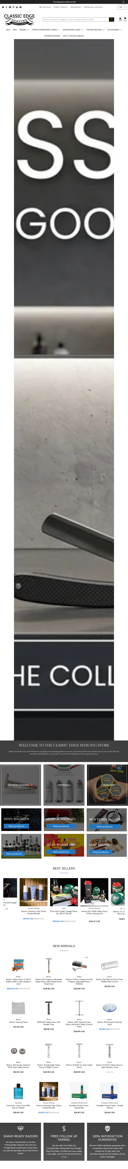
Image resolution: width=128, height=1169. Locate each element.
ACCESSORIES (113, 30)
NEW (15, 30)
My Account (45, 7)
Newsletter (76, 7)
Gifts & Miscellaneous (73, 36)
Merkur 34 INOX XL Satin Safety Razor (79, 1066)
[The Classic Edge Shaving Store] (20, 19)
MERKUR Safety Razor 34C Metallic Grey (48, 1023)
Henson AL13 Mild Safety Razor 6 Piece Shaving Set (94, 912)
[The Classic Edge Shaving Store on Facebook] (6, 7)
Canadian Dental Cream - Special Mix (79, 1106)
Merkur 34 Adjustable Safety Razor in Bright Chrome (48, 1066)
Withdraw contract (93, 7)
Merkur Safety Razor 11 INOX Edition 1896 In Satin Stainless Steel (18, 981)
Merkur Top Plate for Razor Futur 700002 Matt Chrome (109, 980)
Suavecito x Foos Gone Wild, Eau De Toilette (18, 1106)
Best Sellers (64, 868)
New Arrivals (64, 946)
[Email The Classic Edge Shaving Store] (20, 7)
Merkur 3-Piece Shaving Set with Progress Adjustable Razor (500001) (79, 981)
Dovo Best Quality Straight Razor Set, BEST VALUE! (64, 912)
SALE (8, 30)
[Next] (121, 908)
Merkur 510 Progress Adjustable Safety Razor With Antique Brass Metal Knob (48, 981)
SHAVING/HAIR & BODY (71, 30)
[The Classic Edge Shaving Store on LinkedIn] (17, 7)
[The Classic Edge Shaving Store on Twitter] (3, 7)
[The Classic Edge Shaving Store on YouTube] (10, 7)
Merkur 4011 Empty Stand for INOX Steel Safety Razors (18, 1066)
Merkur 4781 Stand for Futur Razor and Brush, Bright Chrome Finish (79, 1024)
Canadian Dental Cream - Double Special (109, 1106)
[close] (123, 2)
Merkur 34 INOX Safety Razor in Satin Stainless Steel (109, 1066)
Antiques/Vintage (52, 36)
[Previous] (7, 908)
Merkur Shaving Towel (18, 1022)
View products (16, 826)
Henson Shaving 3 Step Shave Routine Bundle (33, 912)
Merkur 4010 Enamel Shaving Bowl (110, 1023)
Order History (61, 7)
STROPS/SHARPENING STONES (44, 30)
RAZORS (23, 30)
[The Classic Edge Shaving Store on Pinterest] (13, 7)
